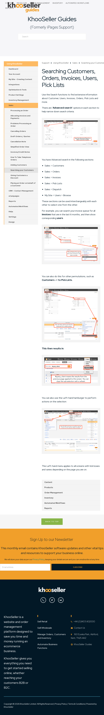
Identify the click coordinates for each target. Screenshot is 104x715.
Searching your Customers (22, 170)
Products (22, 3)
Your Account (14, 74)
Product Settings (16, 95)
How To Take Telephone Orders (21, 158)
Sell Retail (42, 621)
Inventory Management (19, 100)
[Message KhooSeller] (61, 601)
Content (9, 3)
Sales (11, 105)
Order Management (40, 3)
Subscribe (77, 567)
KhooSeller (8, 707)
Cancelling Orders (18, 131)
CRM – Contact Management (21, 191)
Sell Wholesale (44, 627)
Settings (12, 217)
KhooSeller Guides (52, 19)
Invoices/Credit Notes (20, 152)
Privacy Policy (38, 559)
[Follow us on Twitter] (52, 601)
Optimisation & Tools (18, 90)
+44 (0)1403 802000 (84, 621)
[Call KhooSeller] (43, 601)
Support (45, 63)
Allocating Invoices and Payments (20, 117)
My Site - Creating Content (20, 79)
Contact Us (79, 627)
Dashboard (13, 69)
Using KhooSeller (14, 64)
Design (12, 222)
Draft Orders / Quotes (20, 136)
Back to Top (52, 522)
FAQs (11, 212)
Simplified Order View (20, 147)
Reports (9, 8)
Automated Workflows (77, 3)
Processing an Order (19, 110)
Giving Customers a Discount (19, 176)
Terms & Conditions (76, 704)
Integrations (14, 84)
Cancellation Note (18, 142)
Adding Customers (19, 165)
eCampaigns (14, 196)
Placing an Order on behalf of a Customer (23, 184)
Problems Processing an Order (21, 124)
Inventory (58, 3)
